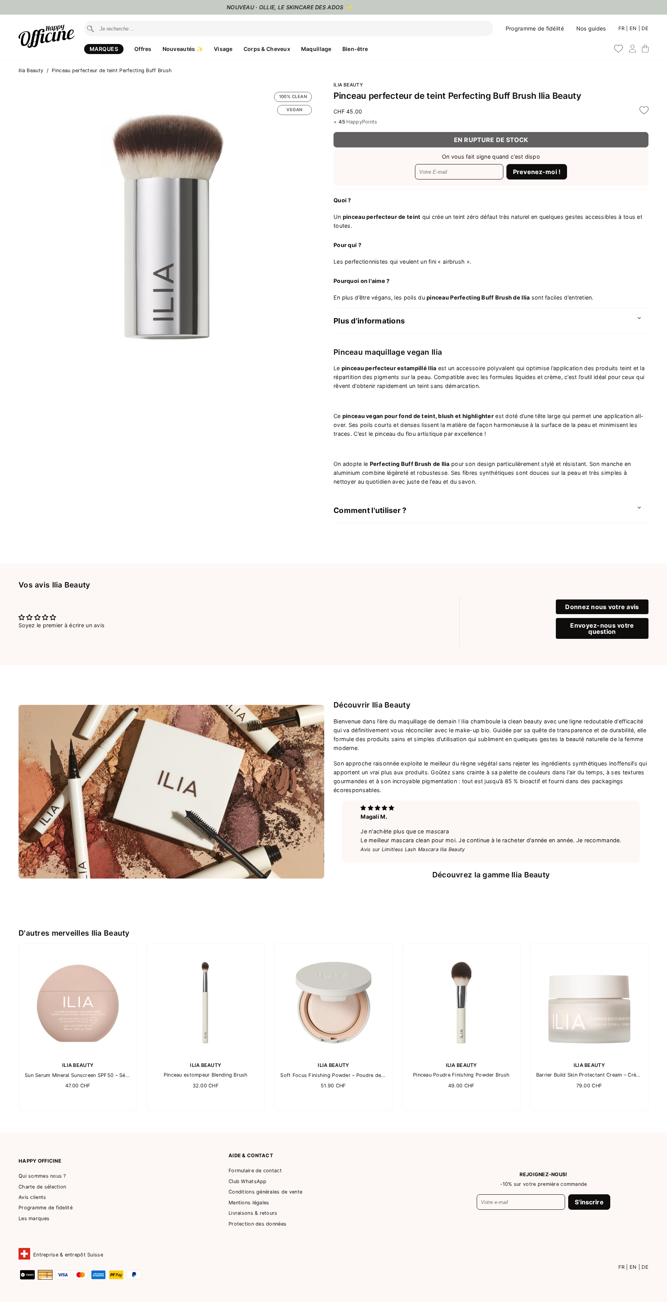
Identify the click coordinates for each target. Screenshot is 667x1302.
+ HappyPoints (356, 122)
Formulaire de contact (255, 1170)
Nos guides (591, 28)
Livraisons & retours (253, 1213)
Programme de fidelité (46, 1208)
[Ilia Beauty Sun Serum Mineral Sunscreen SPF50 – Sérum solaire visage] (78, 1054)
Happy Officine (40, 1161)
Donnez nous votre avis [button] (602, 607)
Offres (143, 49)
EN (634, 28)
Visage (223, 49)
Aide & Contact (251, 1155)
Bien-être (355, 49)
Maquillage (316, 49)
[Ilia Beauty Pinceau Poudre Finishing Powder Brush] (461, 1054)
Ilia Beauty (32, 70)
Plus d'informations (369, 320)
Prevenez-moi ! (536, 172)
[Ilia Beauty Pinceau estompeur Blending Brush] (205, 1054)
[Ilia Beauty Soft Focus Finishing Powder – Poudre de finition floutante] (333, 1054)
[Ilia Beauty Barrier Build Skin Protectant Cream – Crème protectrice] (589, 1054)
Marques (104, 49)
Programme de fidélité (535, 28)
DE (645, 28)
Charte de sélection (42, 1187)
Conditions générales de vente (265, 1192)
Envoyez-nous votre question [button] (602, 628)
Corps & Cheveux (267, 49)
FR (622, 28)
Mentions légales (249, 1202)
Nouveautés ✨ (183, 49)
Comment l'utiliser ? (370, 510)
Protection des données (257, 1224)
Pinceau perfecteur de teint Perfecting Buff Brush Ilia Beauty (457, 95)
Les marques (34, 1218)
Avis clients (32, 1197)
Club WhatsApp (248, 1181)
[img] (377, 807)
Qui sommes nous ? (42, 1176)
